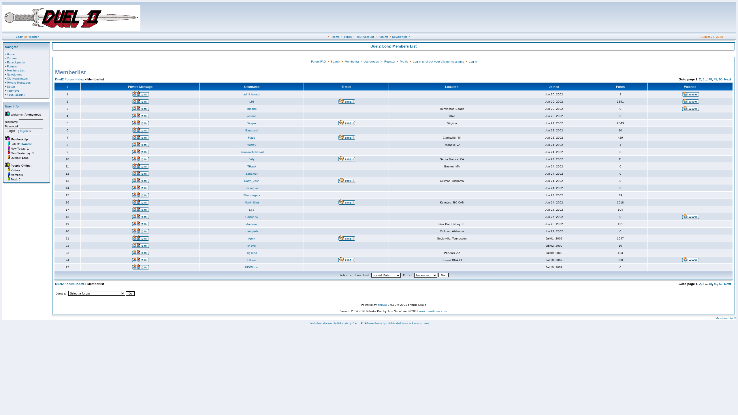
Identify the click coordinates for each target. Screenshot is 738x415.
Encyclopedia (16, 62)
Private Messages (19, 82)
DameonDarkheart (252, 152)
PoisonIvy (251, 216)
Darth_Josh (251, 180)
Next (727, 79)
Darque (252, 123)
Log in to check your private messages (438, 61)
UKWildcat (252, 267)
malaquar (252, 188)
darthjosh (252, 231)
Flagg (251, 137)
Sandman (251, 173)
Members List (16, 70)
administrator (251, 94)
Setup (11, 86)
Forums (383, 36)
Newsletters (399, 36)
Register (33, 36)
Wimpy (251, 144)
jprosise (252, 108)
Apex (251, 238)
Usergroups (371, 61)
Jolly (252, 159)
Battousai (251, 130)
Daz (355, 323)
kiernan (252, 116)
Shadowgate (251, 195)
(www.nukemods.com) (415, 323)
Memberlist (352, 61)
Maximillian (252, 202)
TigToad (251, 252)
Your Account (365, 36)
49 (715, 79)
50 (720, 79)
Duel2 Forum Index (69, 79)
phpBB (382, 304)
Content (12, 58)
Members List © (726, 318)
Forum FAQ (318, 61)
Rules (348, 36)
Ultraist (251, 260)
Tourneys (13, 90)
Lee (251, 209)
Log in (473, 61)
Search (335, 61)
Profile (404, 61)
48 (710, 79)
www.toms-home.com (433, 311)
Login (19, 36)
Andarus (251, 224)
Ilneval (251, 245)
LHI (251, 101)
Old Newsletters (17, 78)
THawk (251, 166)
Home (336, 36)
